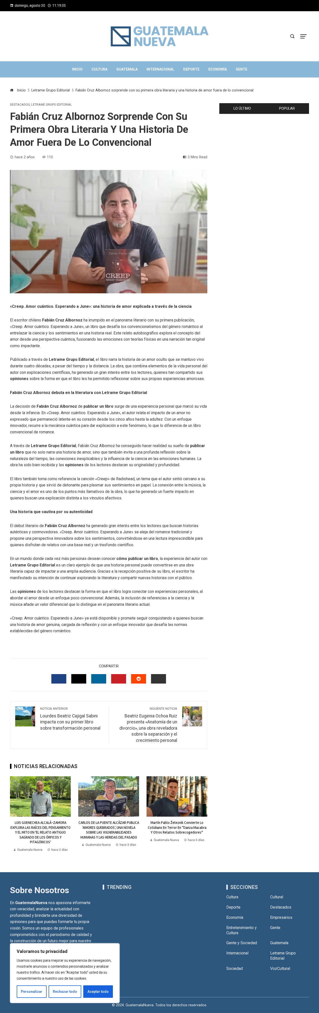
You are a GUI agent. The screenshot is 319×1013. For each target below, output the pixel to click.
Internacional (237, 953)
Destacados (20, 104)
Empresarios (281, 917)
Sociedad (234, 968)
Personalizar (31, 992)
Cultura (232, 897)
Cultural (276, 897)
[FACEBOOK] (58, 679)
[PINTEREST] (118, 679)
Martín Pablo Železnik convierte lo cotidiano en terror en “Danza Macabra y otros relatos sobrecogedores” (177, 827)
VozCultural (280, 968)
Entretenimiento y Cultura (241, 930)
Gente (275, 927)
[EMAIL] (158, 679)
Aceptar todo (98, 992)
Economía (234, 917)
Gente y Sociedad (241, 942)
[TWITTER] (78, 679)
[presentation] (15, 814)
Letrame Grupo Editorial (51, 104)
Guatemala (279, 942)
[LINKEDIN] (98, 679)
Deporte (233, 907)
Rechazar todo (65, 992)
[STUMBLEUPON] (138, 679)
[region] (65, 973)
